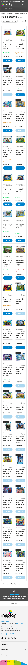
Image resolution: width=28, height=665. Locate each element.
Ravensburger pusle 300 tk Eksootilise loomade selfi (20, 46)
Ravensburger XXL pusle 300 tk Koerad (7, 407)
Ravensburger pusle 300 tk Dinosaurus (20, 82)
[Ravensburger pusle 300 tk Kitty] (7, 213)
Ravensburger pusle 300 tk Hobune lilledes (7, 153)
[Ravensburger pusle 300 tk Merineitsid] (7, 104)
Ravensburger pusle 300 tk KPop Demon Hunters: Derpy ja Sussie (7, 371)
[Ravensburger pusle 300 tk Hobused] (7, 459)
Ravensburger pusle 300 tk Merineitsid (7, 116)
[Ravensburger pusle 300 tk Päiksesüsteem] (20, 177)
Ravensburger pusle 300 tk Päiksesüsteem (20, 191)
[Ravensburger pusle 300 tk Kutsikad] (7, 323)
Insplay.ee (7, 661)
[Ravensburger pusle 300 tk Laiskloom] (20, 140)
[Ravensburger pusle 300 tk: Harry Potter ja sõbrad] (20, 426)
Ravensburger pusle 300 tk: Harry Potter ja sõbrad (20, 439)
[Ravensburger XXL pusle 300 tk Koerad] (7, 395)
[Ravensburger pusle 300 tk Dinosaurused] (20, 395)
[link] (5, 584)
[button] (22, 4)
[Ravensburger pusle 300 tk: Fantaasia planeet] (7, 32)
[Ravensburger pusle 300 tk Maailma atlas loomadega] (20, 104)
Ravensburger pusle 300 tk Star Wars (7, 82)
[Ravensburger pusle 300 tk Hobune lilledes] (7, 140)
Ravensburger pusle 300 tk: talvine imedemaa (20, 370)
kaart (17, 629)
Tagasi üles (14, 603)
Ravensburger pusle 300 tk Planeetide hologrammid (7, 534)
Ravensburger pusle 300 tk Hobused (7, 471)
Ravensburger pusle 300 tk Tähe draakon (7, 300)
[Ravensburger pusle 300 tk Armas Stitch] (20, 521)
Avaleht (3, 13)
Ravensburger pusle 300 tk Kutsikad (7, 335)
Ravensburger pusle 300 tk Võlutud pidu (20, 502)
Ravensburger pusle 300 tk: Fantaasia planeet (7, 46)
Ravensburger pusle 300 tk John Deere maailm (20, 567)
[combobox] (14, 8)
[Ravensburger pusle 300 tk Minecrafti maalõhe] (7, 249)
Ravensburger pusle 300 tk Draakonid (20, 335)
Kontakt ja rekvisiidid (7, 634)
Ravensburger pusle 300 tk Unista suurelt (20, 471)
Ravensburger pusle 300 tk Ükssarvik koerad (7, 567)
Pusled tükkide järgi (15, 13)
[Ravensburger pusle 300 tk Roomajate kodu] (20, 287)
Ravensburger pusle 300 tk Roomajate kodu (20, 300)
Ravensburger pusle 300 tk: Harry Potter (7, 438)
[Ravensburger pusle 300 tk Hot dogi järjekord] (20, 249)
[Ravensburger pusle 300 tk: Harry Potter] (7, 426)
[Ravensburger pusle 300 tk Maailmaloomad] (20, 213)
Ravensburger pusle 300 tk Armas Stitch (20, 533)
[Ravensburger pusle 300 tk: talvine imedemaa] (20, 357)
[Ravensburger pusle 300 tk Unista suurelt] (20, 459)
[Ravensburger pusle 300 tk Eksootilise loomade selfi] (20, 32)
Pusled (8, 13)
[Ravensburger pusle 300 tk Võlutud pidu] (20, 490)
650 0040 (19, 623)
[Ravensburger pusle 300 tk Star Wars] (7, 70)
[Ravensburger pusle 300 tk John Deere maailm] (20, 554)
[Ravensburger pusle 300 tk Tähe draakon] (7, 287)
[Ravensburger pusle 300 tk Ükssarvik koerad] (7, 554)
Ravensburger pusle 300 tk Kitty (7, 226)
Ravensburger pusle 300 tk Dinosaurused (20, 407)
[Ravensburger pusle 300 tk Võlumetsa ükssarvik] (7, 177)
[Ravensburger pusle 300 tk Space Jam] (7, 490)
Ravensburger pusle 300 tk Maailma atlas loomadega (20, 117)
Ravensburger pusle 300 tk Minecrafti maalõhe (7, 263)
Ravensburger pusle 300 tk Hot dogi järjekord (20, 263)
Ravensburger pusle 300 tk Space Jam (7, 502)
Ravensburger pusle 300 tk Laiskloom (20, 152)
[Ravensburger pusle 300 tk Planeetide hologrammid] (7, 521)
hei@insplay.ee (5, 622)
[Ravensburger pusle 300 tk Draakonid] (20, 323)
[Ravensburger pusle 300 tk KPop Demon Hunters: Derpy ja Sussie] (7, 357)
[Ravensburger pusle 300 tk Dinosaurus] (20, 70)
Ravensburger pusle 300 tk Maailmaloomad (20, 227)
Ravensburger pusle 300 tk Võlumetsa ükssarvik (7, 191)
